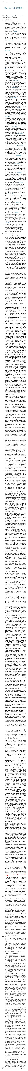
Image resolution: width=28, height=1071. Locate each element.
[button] (1, 2)
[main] (14, 7)
